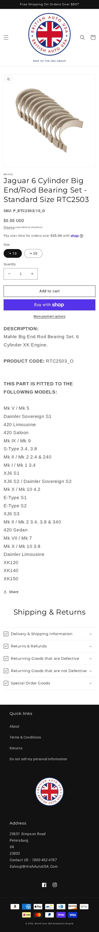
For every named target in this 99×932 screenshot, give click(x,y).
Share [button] (14, 592)
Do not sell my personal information (38, 759)
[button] (6, 37)
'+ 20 (33, 253)
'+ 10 (13, 253)
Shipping (9, 227)
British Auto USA (43, 923)
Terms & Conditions (25, 737)
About (14, 726)
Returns (16, 748)
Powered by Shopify (63, 923)
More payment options (49, 316)
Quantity (10, 264)
